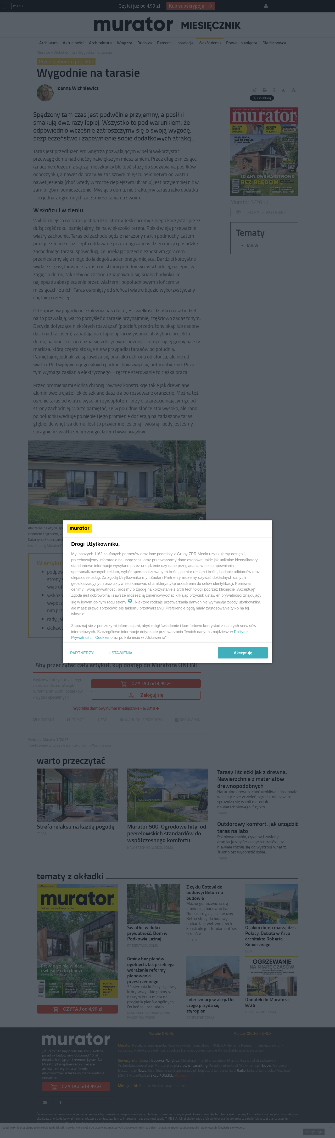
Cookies (102, 637)
